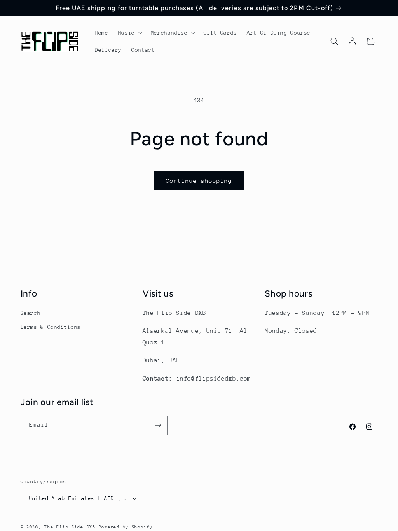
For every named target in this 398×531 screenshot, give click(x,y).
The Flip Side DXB (70, 526)
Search (31, 313)
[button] (129, 32)
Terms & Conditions (51, 327)
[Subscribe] (158, 425)
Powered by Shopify (126, 526)
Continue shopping (199, 180)
